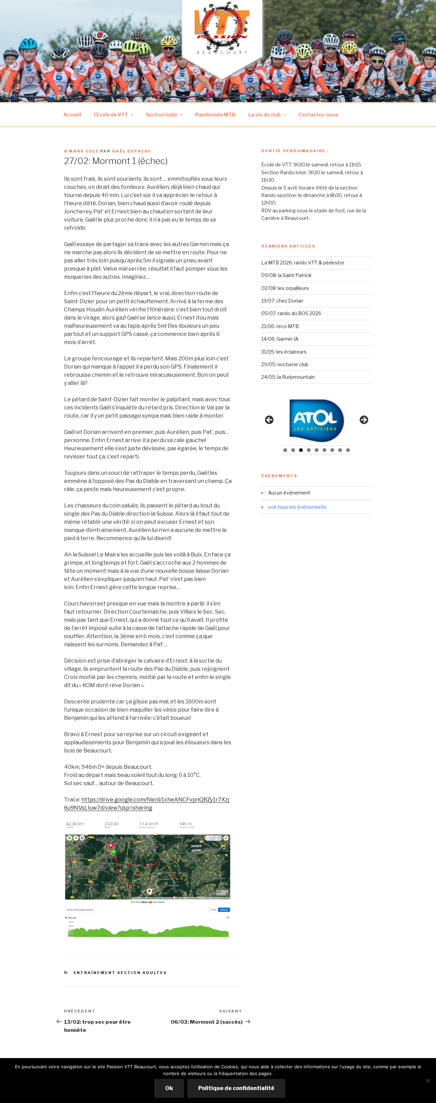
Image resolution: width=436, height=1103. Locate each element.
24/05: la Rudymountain (288, 377)
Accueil (72, 114)
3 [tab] (301, 450)
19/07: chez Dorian (282, 301)
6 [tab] (324, 450)
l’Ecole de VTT (111, 114)
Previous (270, 420)
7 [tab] (332, 450)
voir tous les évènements (297, 507)
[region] (316, 421)
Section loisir (161, 114)
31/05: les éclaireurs (284, 352)
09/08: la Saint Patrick (286, 275)
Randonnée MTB (215, 114)
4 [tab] (309, 450)
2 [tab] (293, 450)
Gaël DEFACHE (132, 151)
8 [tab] (340, 450)
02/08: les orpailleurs (285, 288)
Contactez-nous (318, 114)
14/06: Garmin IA (279, 339)
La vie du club (264, 114)
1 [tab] (285, 450)
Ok (169, 1088)
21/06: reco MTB (280, 326)
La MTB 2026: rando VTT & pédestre (302, 262)
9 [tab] (348, 450)
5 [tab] (316, 450)
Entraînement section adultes (120, 972)
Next (363, 420)
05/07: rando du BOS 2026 (291, 313)
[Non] (427, 1080)
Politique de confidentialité (236, 1088)
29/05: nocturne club (284, 364)
